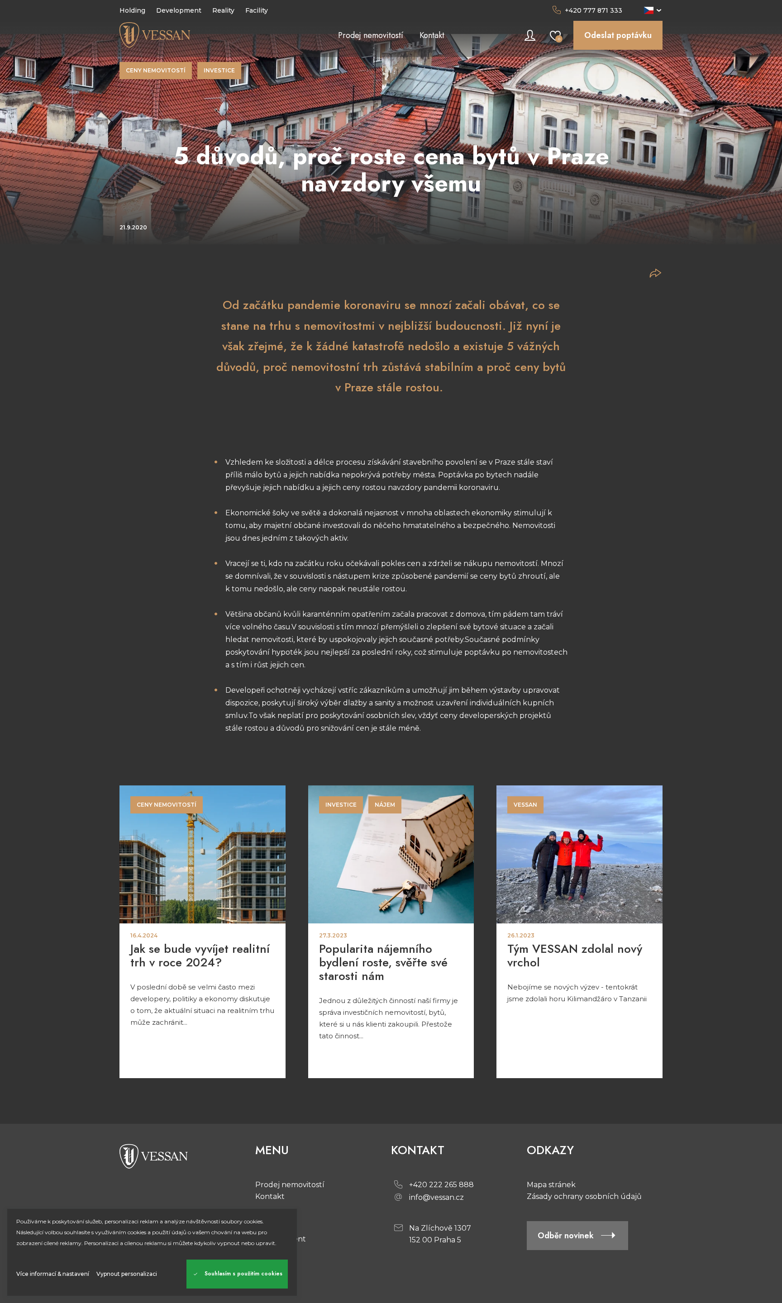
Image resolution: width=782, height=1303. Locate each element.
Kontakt (270, 1196)
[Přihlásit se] (530, 35)
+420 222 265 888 (441, 1184)
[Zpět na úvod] (187, 35)
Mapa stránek (551, 1184)
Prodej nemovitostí (289, 1184)
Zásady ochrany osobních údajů (584, 1196)
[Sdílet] (655, 273)
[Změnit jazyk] (653, 10)
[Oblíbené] (555, 35)
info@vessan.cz (436, 1197)
